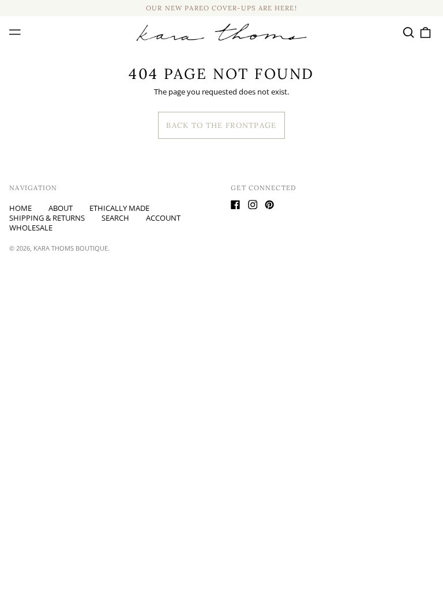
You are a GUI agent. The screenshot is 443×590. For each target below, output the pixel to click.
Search (115, 218)
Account (163, 218)
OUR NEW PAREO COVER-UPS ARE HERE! (221, 8)
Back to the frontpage (221, 125)
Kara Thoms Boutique (70, 248)
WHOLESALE (30, 227)
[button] (408, 32)
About (60, 208)
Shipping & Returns (47, 218)
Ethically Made (119, 208)
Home (20, 208)
